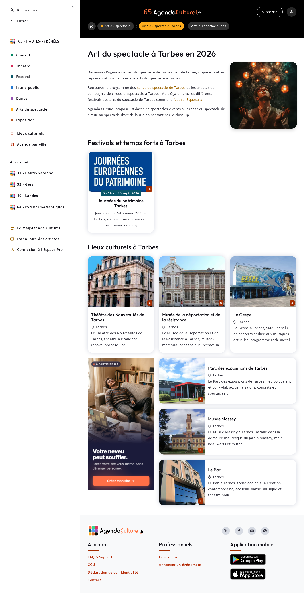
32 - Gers (25, 184)
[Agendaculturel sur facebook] (239, 531)
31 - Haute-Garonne (35, 173)
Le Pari (215, 469)
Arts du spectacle (31, 109)
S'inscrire (269, 12)
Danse (22, 98)
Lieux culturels (27, 133)
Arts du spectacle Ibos (208, 26)
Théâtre (23, 66)
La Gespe (242, 314)
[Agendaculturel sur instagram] (252, 531)
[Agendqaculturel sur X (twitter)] (226, 531)
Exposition (25, 120)
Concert (23, 55)
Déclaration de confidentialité (113, 572)
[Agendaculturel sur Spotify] (265, 531)
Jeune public (27, 87)
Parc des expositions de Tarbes (238, 368)
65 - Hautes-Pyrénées (38, 41)
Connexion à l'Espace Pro (36, 249)
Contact (94, 580)
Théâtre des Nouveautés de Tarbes (117, 317)
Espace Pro (168, 557)
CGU (91, 564)
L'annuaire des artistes (34, 238)
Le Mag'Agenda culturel (35, 228)
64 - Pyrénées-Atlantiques (40, 207)
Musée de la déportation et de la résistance (191, 317)
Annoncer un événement (180, 564)
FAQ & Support (100, 557)
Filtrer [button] (19, 21)
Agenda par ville (28, 144)
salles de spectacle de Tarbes (161, 87)
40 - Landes (27, 195)
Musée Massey (222, 418)
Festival (23, 76)
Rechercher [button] (24, 10)
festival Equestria (188, 99)
